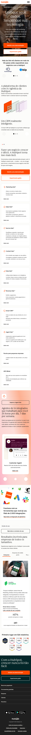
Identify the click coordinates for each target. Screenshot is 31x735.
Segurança (22, 728)
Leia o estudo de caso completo (11, 611)
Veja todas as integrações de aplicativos (14, 516)
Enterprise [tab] (6, 555)
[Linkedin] (20, 706)
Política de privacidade (11, 728)
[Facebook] (5, 706)
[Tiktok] (27, 706)
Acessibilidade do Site (9, 731)
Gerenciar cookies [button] (22, 731)
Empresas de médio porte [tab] (17, 554)
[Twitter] (16, 706)
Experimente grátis (19, 51)
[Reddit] (23, 706)
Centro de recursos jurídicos (15, 725)
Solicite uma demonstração (17, 45)
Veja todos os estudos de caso (18, 531)
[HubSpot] (4, 2)
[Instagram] (9, 706)
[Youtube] (13, 706)
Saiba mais (7, 199)
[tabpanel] (15, 593)
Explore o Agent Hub (19, 402)
